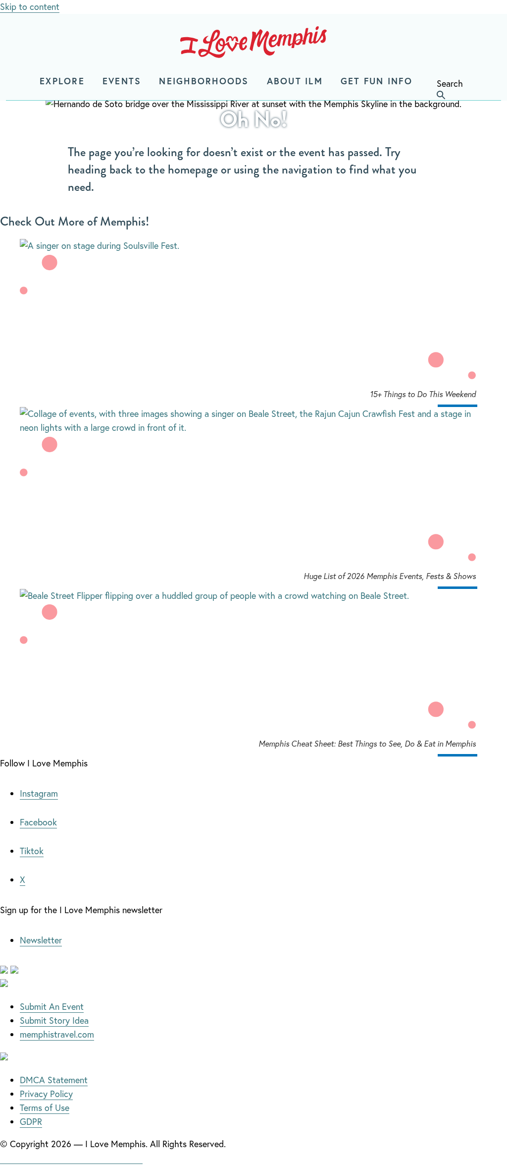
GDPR (31, 1121)
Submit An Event (52, 1006)
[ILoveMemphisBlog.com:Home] (253, 44)
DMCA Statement (54, 1080)
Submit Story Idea (54, 1020)
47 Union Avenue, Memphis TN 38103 (71, 1158)
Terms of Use (44, 1107)
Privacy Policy (46, 1094)
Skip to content (29, 6)
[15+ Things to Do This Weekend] (253, 246)
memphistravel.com (57, 1034)
